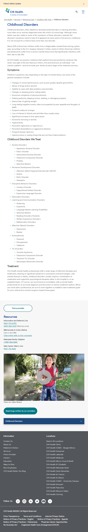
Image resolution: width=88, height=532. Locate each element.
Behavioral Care (29, 20)
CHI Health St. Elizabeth (56, 464)
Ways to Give (8, 464)
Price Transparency (11, 516)
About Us (7, 444)
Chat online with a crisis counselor (18, 335)
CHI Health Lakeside (54, 454)
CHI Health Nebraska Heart (57, 468)
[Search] (76, 11)
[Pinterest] (50, 501)
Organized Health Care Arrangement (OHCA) (40, 525)
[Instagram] (24, 501)
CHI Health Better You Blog (14, 471)
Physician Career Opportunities (54, 522)
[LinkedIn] (31, 501)
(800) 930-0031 (10, 326)
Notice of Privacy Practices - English (18, 519)
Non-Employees (10, 468)
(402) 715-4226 (10, 349)
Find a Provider (9, 454)
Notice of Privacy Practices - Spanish (52, 519)
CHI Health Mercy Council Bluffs (59, 461)
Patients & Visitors (10, 448)
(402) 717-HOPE (10, 323)
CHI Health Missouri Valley (57, 491)
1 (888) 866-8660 (11, 342)
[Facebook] (18, 501)
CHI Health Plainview (55, 488)
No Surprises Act (10, 525)
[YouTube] (43, 501)
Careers (6, 458)
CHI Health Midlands (54, 458)
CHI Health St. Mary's (55, 478)
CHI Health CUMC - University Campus (62, 481)
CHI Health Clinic (53, 444)
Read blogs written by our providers (20, 411)
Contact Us (8, 441)
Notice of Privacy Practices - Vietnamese (20, 522)
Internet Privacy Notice (54, 516)
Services (17, 20)
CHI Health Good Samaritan (57, 471)
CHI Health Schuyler (54, 484)
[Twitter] (37, 501)
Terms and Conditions (32, 516)
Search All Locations (54, 441)
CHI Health (8, 20)
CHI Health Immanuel (55, 451)
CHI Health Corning (54, 494)
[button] (44, 421)
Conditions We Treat (44, 20)
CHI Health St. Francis (55, 474)
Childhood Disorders (61, 20)
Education (7, 461)
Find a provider (18, 308)
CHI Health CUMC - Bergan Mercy (60, 448)
